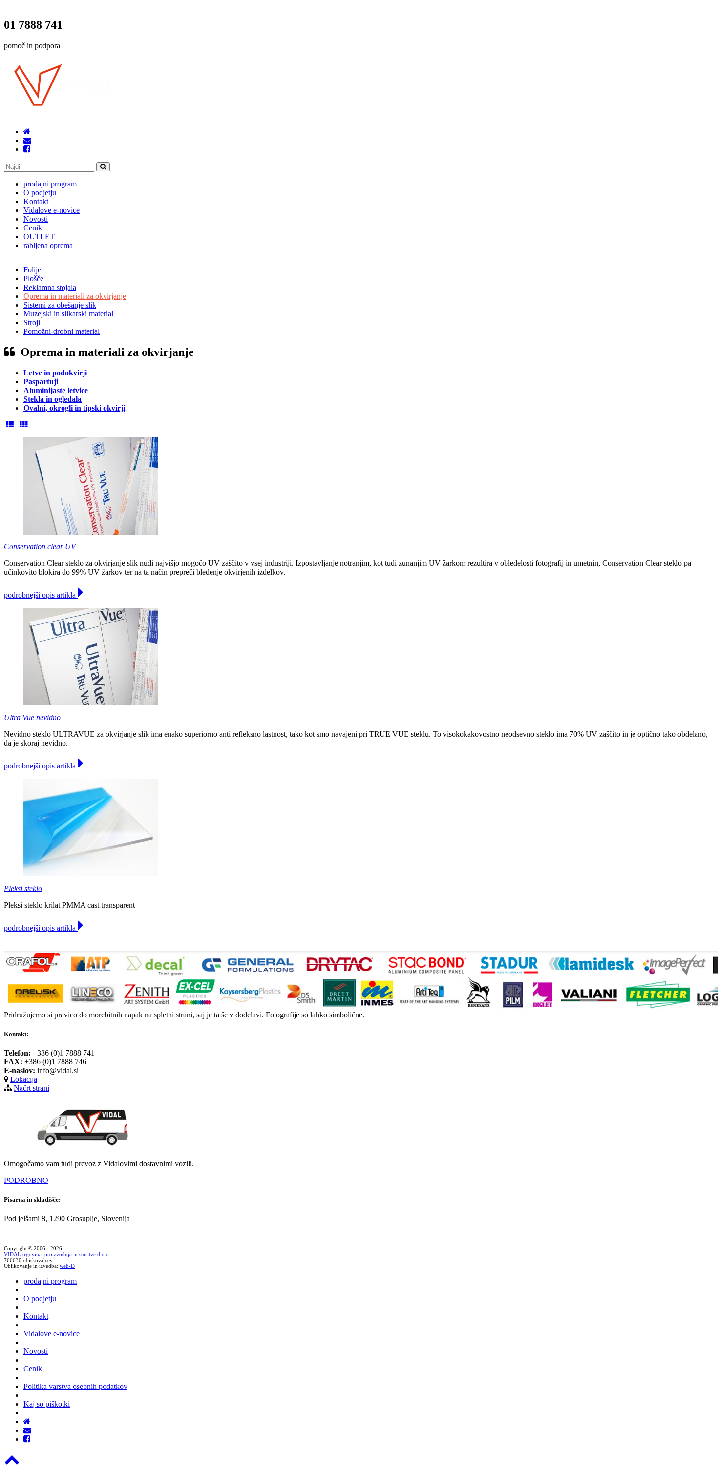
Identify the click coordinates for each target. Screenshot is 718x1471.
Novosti (35, 219)
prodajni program (50, 184)
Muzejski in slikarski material (68, 314)
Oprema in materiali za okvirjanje (74, 296)
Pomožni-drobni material (61, 331)
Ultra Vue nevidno (32, 717)
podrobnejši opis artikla (41, 595)
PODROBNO (26, 1180)
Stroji (31, 322)
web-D (67, 1266)
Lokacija (23, 1079)
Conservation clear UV (40, 546)
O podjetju (39, 192)
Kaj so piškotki (46, 1404)
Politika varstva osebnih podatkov (75, 1386)
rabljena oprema (48, 245)
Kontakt (35, 201)
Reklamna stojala (49, 287)
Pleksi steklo (23, 888)
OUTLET (39, 236)
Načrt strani (31, 1088)
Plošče (33, 278)
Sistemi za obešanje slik (59, 305)
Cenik (32, 228)
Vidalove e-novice (51, 210)
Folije (32, 270)
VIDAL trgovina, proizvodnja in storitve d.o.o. (57, 1254)
